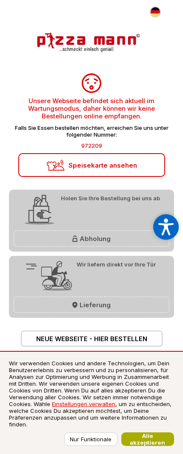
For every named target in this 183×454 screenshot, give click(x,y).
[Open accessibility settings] (166, 227)
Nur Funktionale (91, 439)
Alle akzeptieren (147, 439)
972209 (91, 145)
